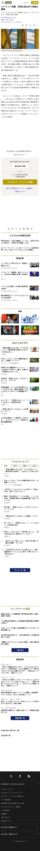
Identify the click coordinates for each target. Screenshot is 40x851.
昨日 (15, 466)
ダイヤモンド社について (9, 834)
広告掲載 (3, 814)
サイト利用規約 (6, 800)
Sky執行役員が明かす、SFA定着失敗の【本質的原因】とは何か (20, 636)
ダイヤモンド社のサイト (9, 827)
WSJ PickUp (9, 20)
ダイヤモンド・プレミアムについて (12, 793)
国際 (2, 20)
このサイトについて (7, 789)
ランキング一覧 (19, 570)
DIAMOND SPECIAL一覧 (10, 730)
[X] (11, 776)
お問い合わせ (5, 817)
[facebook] (20, 776)
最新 (5, 466)
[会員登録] (34, 2)
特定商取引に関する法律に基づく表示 (12, 803)
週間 (24, 466)
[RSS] (29, 776)
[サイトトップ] (8, 2)
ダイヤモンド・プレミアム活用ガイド (12, 796)
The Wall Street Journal (8, 18)
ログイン (26, 2)
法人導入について (6, 821)
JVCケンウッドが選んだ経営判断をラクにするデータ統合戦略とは (20, 629)
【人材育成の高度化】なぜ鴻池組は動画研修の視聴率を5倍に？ (20, 622)
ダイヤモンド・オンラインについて (13, 784)
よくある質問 (5, 810)
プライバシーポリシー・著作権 (10, 807)
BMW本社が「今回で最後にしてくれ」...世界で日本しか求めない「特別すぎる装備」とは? (20, 242)
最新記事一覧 (20, 718)
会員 (34, 466)
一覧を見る (20, 650)
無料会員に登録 (19, 166)
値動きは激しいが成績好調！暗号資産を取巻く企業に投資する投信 (20, 615)
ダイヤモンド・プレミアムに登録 (20, 182)
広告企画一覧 (5, 735)
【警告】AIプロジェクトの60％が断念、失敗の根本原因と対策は (20, 643)
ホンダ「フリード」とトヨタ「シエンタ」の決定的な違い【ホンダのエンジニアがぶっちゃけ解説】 (20, 249)
